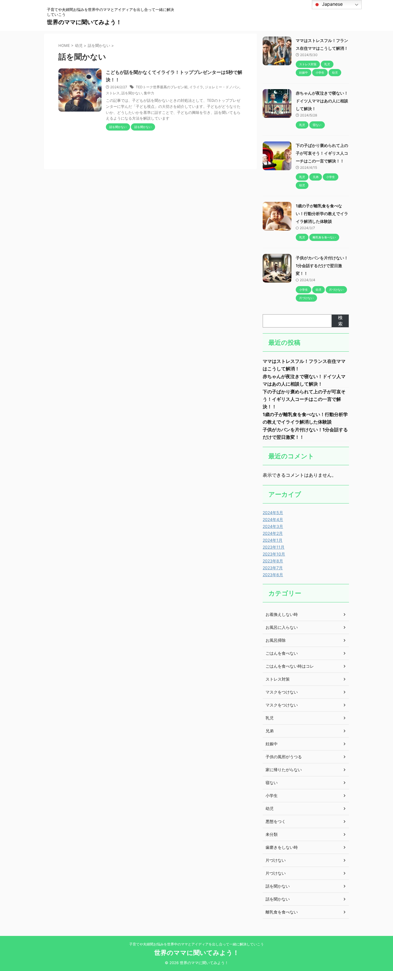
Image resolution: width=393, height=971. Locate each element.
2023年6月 (273, 574)
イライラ (196, 87)
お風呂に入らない (282, 627)
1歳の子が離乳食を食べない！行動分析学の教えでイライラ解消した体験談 (322, 213)
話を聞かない (131, 93)
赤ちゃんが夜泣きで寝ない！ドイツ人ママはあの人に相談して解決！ (322, 101)
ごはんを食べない (282, 653)
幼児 (270, 808)
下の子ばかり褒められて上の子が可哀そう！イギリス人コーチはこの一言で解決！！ (322, 153)
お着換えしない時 (282, 614)
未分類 (272, 834)
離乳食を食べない (282, 911)
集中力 (149, 93)
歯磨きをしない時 (282, 847)
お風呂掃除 (276, 640)
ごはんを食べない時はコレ (290, 666)
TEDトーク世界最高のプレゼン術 (162, 87)
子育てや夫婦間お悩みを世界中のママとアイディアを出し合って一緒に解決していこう (196, 944)
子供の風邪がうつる (284, 756)
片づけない (276, 860)
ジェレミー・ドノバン (222, 87)
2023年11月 (274, 547)
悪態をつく (276, 821)
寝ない (272, 782)
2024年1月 (273, 540)
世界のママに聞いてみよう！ (84, 22)
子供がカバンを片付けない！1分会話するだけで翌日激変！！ (322, 265)
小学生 (272, 795)
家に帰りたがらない (284, 769)
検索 (340, 321)
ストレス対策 (278, 679)
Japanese (331, 4)
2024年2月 (273, 533)
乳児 (270, 717)
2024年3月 (273, 526)
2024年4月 (273, 519)
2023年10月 (274, 553)
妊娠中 (272, 743)
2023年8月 (273, 560)
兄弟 (270, 730)
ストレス (113, 93)
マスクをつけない (282, 692)
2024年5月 (273, 512)
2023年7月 (273, 567)
